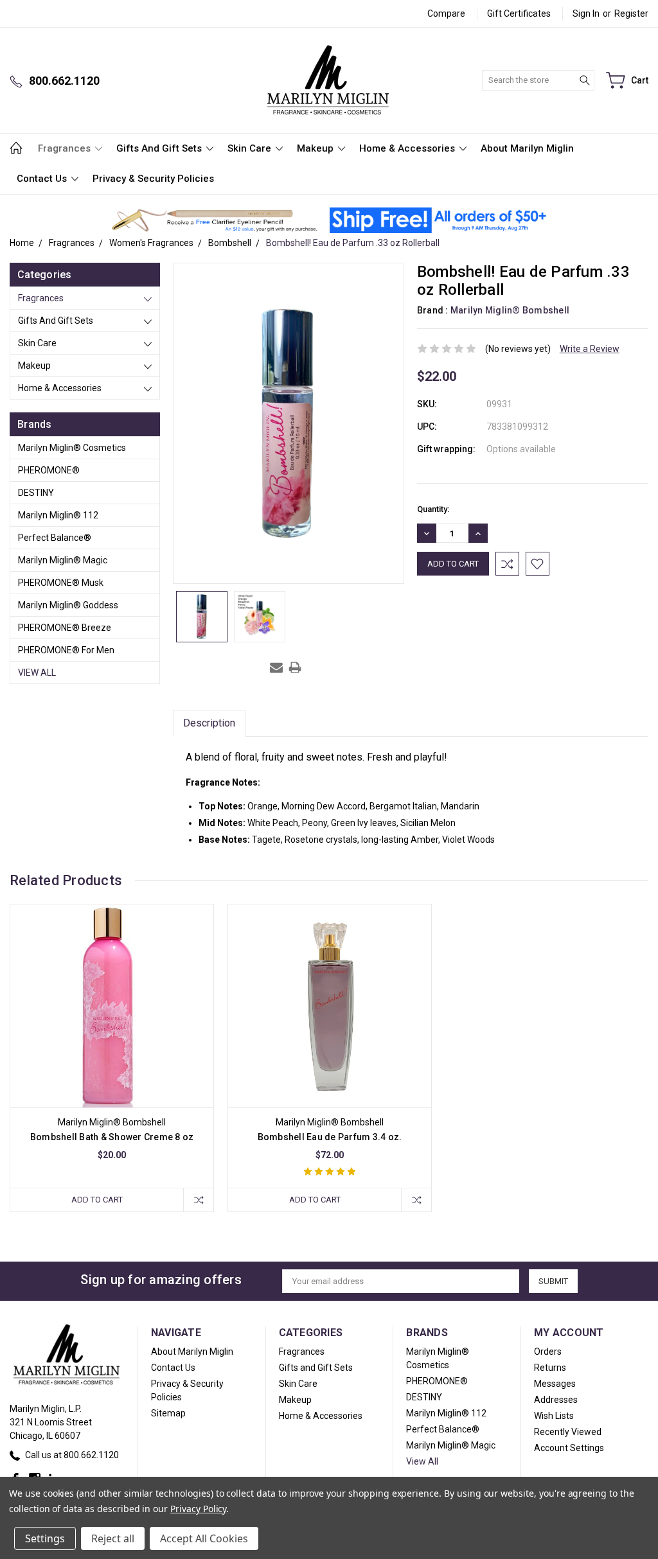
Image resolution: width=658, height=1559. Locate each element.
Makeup (316, 148)
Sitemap (168, 1413)
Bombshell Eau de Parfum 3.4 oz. (330, 1137)
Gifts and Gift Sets (160, 148)
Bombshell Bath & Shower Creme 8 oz (112, 1137)
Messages (555, 1383)
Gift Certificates (519, 13)
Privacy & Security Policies (153, 178)
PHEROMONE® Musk (60, 582)
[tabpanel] (112, 1058)
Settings (45, 1538)
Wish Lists (554, 1416)
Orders (548, 1351)
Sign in (586, 13)
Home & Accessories (408, 148)
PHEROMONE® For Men (66, 650)
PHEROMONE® (49, 470)
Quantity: (433, 509)
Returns (550, 1367)
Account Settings (569, 1448)
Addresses (556, 1400)
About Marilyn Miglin (527, 148)
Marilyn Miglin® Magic (62, 560)
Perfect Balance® (54, 538)
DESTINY (36, 493)
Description (209, 723)
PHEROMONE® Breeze (64, 627)
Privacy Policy (198, 1508)
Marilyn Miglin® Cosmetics (72, 448)
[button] (214, 220)
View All (37, 672)
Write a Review (589, 349)
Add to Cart (97, 1199)
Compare (446, 13)
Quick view (111, 1047)
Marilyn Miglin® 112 (58, 515)
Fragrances (65, 148)
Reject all (112, 1538)
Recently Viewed (567, 1432)
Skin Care (250, 148)
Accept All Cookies (204, 1538)
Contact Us (43, 178)
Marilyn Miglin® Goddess (68, 605)
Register (631, 13)
